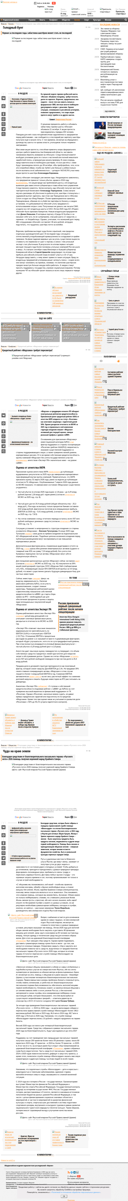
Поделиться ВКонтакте (4, 98)
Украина (31, 19)
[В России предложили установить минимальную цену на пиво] (100, 208)
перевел (28, 534)
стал (72, 442)
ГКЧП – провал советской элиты (91, 17)
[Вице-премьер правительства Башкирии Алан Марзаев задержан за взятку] (100, 285)
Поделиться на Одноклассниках (4, 114)
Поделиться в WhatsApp (4, 119)
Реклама (51, 6)
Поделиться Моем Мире (4, 106)
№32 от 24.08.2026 (43, 3)
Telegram (71, 1172)
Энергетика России (63, 119)
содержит (20, 616)
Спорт (86, 19)
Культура (97, 19)
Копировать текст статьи (4, 134)
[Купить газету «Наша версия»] (35, 3)
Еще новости (110, 111)
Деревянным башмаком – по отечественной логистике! (21, 443)
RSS (69, 1172)
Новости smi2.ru (8, 1160)
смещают (37, 578)
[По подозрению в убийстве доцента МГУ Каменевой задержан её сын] (58, 724)
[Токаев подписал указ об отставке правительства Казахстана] (58, 1138)
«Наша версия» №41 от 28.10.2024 (79, 278)
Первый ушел (17, 127)
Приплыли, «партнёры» (121, 12)
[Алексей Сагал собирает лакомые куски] (100, 192)
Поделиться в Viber (4, 124)
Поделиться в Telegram (4, 129)
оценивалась (21, 460)
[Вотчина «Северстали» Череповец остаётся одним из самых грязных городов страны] (100, 340)
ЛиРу (77, 1172)
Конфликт (53, 19)
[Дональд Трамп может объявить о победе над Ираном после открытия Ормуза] (10, 724)
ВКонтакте (74, 1172)
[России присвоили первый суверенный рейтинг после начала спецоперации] (73, 591)
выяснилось (22, 183)
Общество (66, 19)
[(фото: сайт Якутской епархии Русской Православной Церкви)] (23, 916)
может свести (35, 676)
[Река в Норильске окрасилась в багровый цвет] (100, 392)
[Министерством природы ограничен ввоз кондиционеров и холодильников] (100, 256)
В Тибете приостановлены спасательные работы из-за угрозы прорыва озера (23, 858)
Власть (42, 19)
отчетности (70, 494)
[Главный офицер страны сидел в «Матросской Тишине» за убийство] (100, 452)
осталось (74, 656)
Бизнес (77, 19)
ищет (77, 561)
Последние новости (110, 24)
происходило (54, 472)
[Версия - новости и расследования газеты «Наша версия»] (17, 6)
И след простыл (64, 15)
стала (26, 549)
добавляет (42, 686)
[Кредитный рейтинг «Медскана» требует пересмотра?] (100, 408)
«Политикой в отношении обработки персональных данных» (75, 1192)
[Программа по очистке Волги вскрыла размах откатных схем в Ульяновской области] (100, 312)
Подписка (40, 6)
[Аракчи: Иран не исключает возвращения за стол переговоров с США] (10, 1140)
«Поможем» (21, 941)
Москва (108, 19)
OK (64, 1196)
